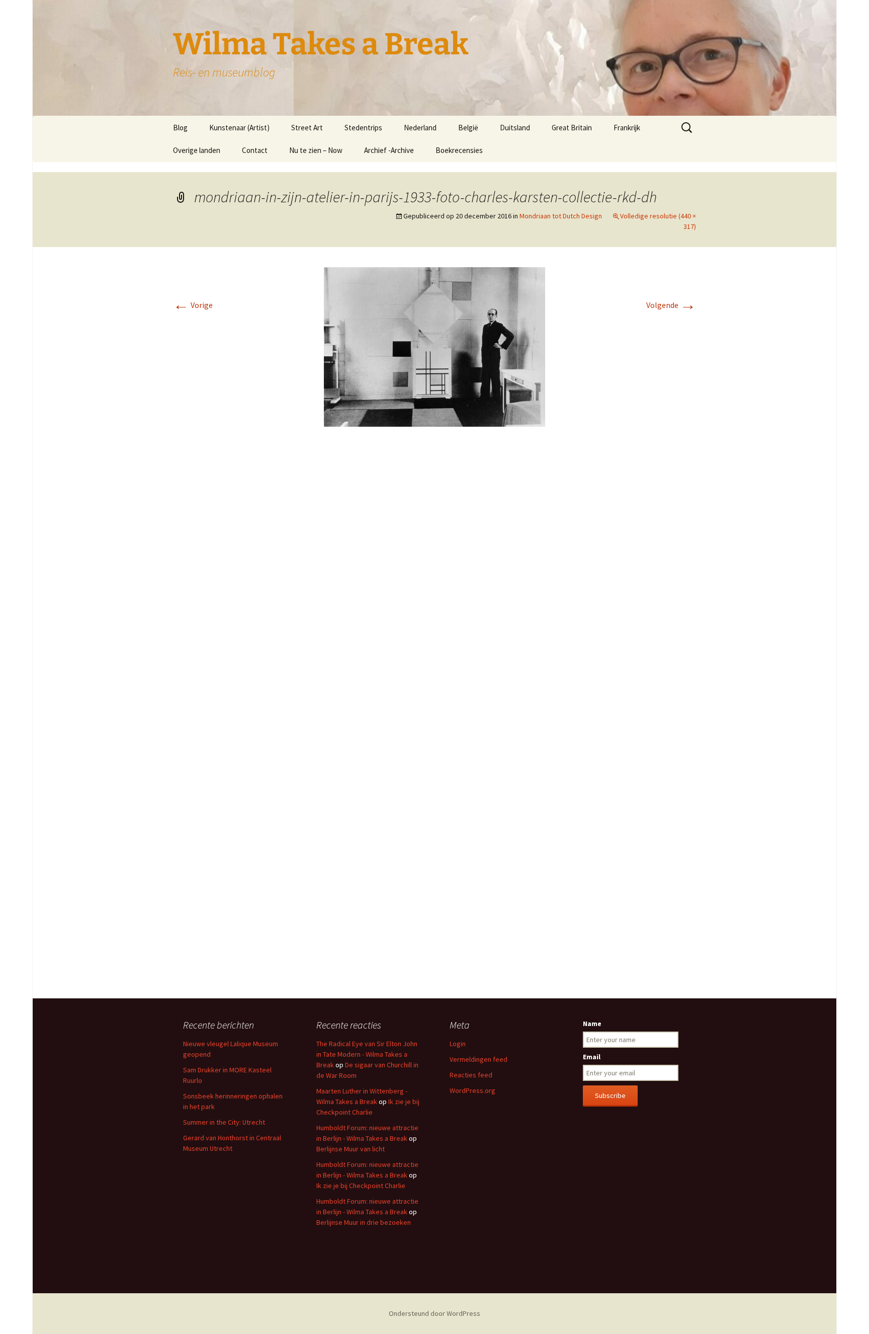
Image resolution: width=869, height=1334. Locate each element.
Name (592, 1023)
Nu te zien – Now (315, 150)
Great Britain (572, 127)
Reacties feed (471, 1074)
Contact (255, 150)
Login (458, 1043)
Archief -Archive (389, 150)
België (468, 127)
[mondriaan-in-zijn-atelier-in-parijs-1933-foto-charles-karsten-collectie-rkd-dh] (434, 346)
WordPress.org (472, 1090)
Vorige (193, 305)
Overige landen (196, 150)
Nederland (420, 127)
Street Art (307, 127)
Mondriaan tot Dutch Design (560, 215)
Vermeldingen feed (478, 1059)
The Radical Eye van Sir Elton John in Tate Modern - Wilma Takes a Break (366, 1054)
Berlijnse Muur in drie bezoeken (363, 1222)
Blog (180, 127)
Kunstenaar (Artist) (239, 127)
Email (591, 1056)
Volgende (671, 305)
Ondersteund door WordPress (434, 1313)
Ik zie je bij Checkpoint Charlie (360, 1185)
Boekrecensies (459, 150)
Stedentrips (363, 127)
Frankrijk (627, 127)
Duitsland (515, 127)
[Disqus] (434, 585)
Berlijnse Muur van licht (350, 1148)
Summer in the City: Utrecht (224, 1122)
